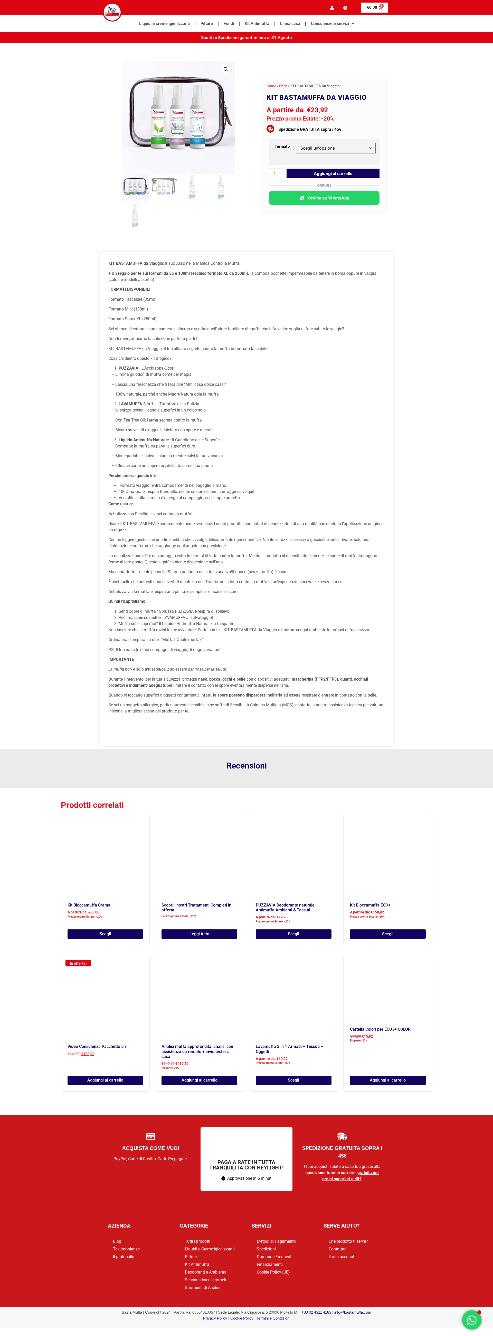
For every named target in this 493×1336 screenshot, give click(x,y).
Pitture (207, 23)
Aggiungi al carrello (333, 173)
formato (282, 146)
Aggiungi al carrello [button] (105, 1080)
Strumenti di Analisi (202, 1287)
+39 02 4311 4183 (316, 1312)
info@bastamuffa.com (352, 1312)
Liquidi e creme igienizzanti (164, 23)
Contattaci (338, 1249)
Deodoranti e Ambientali (207, 1272)
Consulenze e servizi (330, 23)
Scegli (105, 933)
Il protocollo (123, 1256)
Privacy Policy (215, 1318)
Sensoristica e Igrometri (206, 1279)
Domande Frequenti (274, 1256)
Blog (117, 1241)
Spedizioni (266, 1249)
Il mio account (341, 1256)
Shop (283, 86)
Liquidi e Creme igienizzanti (210, 1249)
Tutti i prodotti (197, 1241)
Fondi (229, 23)
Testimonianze (126, 1249)
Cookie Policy (241, 1318)
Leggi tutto (199, 933)
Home (271, 86)
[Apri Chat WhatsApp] (471, 1320)
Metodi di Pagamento (276, 1241)
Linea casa (290, 23)
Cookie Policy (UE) (273, 1272)
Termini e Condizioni (273, 1318)
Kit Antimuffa (257, 23)
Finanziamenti (270, 1264)
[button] (226, 69)
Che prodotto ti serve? (348, 1241)
